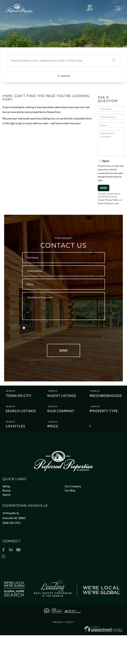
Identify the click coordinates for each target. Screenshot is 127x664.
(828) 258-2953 (11, 522)
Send (103, 187)
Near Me (65, 76)
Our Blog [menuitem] (70, 490)
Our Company (61, 411)
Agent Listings (62, 396)
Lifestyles (15, 426)
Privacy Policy (111, 200)
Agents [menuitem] (6, 494)
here (53, 118)
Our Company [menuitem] (73, 486)
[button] (114, 60)
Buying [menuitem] (6, 490)
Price (53, 426)
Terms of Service (105, 203)
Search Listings (21, 411)
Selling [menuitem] (6, 486)
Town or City (18, 396)
